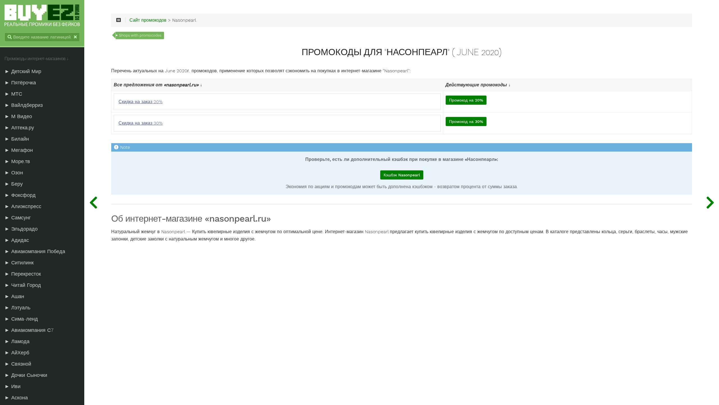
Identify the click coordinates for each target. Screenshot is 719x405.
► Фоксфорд (20, 195)
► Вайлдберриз (23, 105)
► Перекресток (22, 274)
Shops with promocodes (140, 35)
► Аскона (16, 397)
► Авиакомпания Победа (34, 251)
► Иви (12, 386)
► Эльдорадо (21, 229)
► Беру (13, 184)
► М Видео (18, 116)
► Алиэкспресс (22, 206)
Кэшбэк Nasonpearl (402, 175)
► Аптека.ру (19, 127)
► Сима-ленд (21, 319)
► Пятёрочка (20, 83)
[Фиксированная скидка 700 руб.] (93, 202)
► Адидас (16, 240)
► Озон (13, 173)
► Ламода (16, 341)
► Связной (17, 364)
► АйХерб (16, 353)
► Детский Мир (22, 71)
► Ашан (14, 296)
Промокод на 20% (466, 100)
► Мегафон (18, 150)
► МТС (13, 94)
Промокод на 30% (466, 121)
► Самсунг (17, 217)
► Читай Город (22, 285)
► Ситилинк (19, 263)
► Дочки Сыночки (25, 375)
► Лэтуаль (17, 307)
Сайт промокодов (148, 20)
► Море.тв (17, 161)
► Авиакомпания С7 (28, 330)
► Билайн (16, 139)
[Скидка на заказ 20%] (710, 202)
